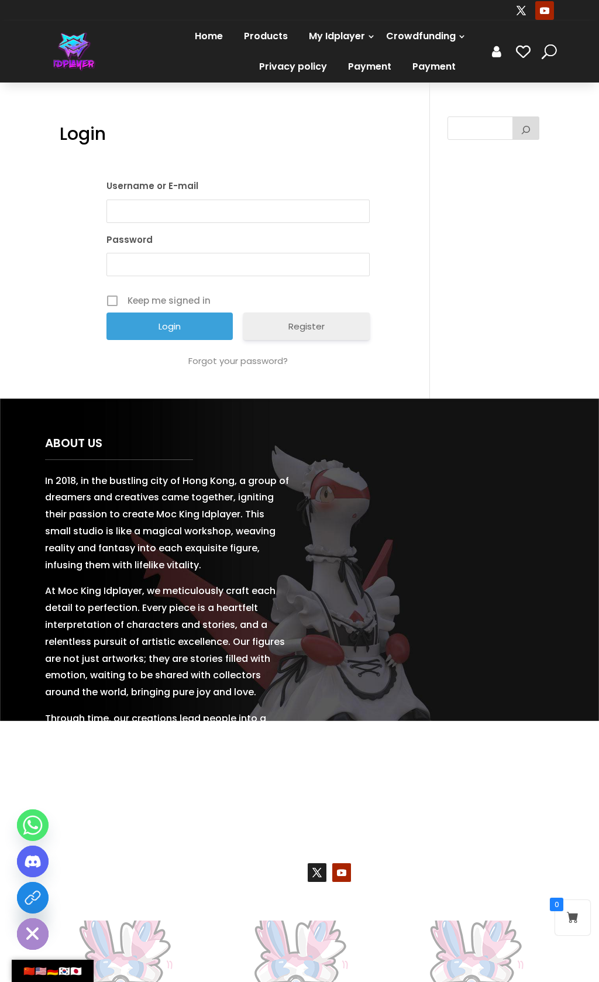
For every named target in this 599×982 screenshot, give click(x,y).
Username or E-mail (152, 186)
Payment (369, 66)
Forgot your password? (238, 361)
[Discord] (33, 861)
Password (129, 240)
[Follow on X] (521, 10)
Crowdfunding (421, 36)
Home (209, 36)
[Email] (33, 898)
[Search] (525, 128)
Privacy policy (293, 66)
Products (266, 36)
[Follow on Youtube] (544, 10)
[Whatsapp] (33, 825)
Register (306, 326)
